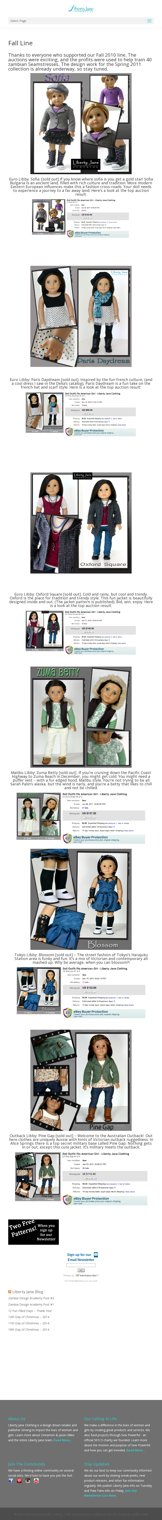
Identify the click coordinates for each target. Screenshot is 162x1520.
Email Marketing (76, 1281)
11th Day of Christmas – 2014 (28, 1323)
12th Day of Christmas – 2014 (28, 1317)
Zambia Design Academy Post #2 (31, 1298)
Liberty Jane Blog (27, 1291)
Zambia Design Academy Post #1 (31, 1304)
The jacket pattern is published (84, 601)
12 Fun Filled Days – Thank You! (30, 1311)
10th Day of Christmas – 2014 (28, 1329)
